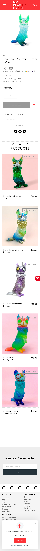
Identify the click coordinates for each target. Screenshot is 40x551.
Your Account (7, 507)
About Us (5, 498)
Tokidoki (27, 506)
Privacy (4, 502)
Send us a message (9, 519)
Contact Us (6, 511)
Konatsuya (27, 508)
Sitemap (5, 509)
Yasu (5, 56)
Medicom (27, 504)
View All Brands (29, 510)
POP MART (27, 501)
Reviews (19, 114)
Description (8, 114)
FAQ (3, 500)
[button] (20, 71)
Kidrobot (27, 497)
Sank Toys (27, 499)
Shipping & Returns (9, 504)
